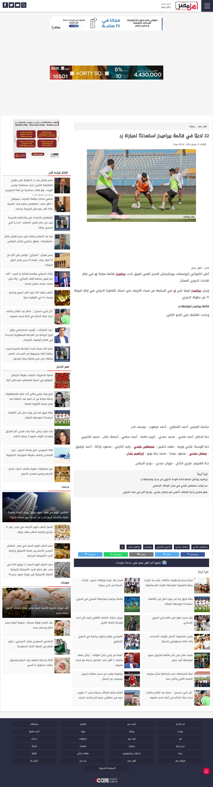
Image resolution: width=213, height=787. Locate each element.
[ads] (106, 23)
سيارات (131, 746)
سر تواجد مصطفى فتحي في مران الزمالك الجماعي (180, 485)
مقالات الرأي (83, 753)
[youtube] (17, 5)
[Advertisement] (141, 242)
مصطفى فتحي (144, 447)
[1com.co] (106, 780)
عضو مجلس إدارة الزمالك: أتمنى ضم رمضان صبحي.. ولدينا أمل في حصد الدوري (165, 492)
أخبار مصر (131, 724)
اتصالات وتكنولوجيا (131, 753)
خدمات (34, 739)
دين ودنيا (180, 746)
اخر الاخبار (180, 724)
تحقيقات (83, 739)
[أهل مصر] (186, 6)
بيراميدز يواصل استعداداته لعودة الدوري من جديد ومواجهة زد (174, 479)
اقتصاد (83, 724)
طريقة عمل (180, 761)
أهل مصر (196, 268)
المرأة (34, 746)
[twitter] (11, 5)
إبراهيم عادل (135, 453)
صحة (180, 753)
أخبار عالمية (34, 731)
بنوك (83, 731)
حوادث (180, 731)
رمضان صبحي (198, 453)
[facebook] (5, 5)
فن (180, 739)
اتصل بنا (34, 761)
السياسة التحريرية (107, 768)
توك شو (132, 739)
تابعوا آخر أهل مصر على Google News (139, 562)
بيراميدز (121, 274)
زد (95, 274)
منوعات (83, 746)
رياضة (131, 731)
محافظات (34, 724)
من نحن (82, 761)
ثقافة (34, 753)
